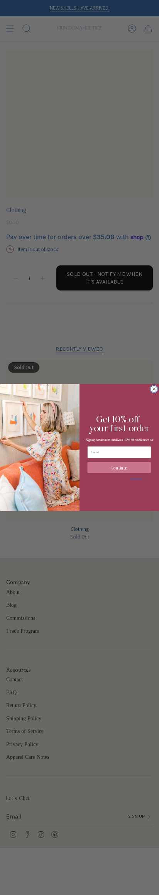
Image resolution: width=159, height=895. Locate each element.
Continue (119, 467)
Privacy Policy (136, 479)
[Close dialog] (154, 388)
